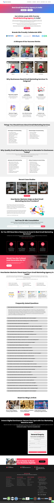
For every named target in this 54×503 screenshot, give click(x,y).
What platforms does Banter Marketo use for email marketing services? (20, 361)
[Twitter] (41, 494)
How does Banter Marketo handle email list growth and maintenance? (20, 374)
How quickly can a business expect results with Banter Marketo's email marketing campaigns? (25, 366)
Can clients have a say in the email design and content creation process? (21, 355)
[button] (47, 294)
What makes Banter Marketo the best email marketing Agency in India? (20, 307)
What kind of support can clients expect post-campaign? (18, 336)
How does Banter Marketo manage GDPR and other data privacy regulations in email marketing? (25, 328)
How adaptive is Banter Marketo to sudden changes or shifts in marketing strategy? (23, 388)
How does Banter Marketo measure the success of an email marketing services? (22, 334)
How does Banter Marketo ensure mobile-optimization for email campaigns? (21, 358)
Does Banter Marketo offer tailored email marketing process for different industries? (23, 320)
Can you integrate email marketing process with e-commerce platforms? (21, 380)
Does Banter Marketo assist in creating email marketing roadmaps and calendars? (22, 385)
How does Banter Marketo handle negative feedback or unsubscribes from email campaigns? (24, 353)
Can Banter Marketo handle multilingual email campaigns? (18, 345)
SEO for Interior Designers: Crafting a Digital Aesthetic (12, 411)
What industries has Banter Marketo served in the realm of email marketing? (21, 369)
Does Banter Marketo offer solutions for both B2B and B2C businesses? (20, 350)
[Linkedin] (43, 494)
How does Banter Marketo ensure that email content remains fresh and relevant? (22, 377)
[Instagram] (40, 494)
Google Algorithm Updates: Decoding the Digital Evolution (40, 411)
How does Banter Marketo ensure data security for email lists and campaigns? (22, 382)
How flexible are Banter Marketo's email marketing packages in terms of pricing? (22, 363)
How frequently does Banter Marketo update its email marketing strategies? (21, 342)
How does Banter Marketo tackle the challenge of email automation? (20, 347)
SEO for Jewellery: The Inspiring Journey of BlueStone (26, 411)
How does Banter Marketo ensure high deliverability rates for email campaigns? (22, 318)
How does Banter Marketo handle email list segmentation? (18, 323)
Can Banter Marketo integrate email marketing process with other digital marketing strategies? (25, 326)
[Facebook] (38, 494)
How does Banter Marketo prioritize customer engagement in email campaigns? (22, 390)
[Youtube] (45, 494)
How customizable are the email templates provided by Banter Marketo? (21, 331)
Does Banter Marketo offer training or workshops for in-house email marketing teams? (23, 339)
